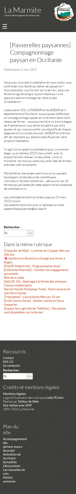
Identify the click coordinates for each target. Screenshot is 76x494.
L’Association (11, 466)
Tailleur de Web (28, 401)
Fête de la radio (14, 277)
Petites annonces (9, 479)
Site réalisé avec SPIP (17, 405)
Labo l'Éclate (54, 397)
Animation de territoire (12, 456)
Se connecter (11, 365)
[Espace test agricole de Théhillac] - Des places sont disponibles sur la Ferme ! (35, 310)
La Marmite (22, 10)
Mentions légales (14, 393)
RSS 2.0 (8, 361)
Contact (8, 358)
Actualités (10, 462)
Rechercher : (12, 227)
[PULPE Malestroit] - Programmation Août (32, 266)
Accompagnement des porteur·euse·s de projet (15, 444)
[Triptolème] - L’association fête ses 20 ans (32, 297)
